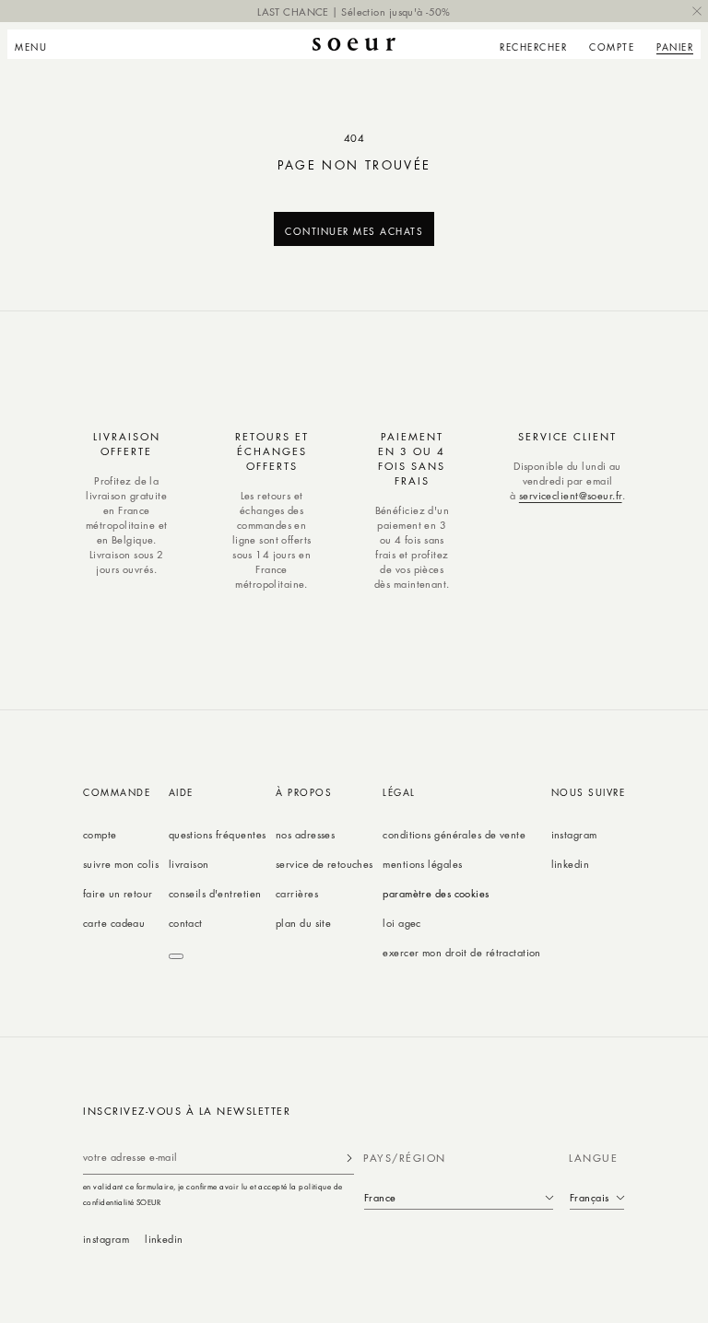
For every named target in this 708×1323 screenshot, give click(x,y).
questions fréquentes (217, 834)
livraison (189, 864)
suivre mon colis (121, 864)
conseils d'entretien (215, 893)
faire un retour (118, 893)
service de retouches (324, 864)
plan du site (303, 923)
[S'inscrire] (349, 1158)
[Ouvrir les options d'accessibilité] (176, 956)
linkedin (570, 864)
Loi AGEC (402, 923)
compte (100, 834)
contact (186, 923)
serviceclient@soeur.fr (570, 495)
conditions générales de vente (454, 834)
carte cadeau (114, 923)
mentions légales (422, 864)
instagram (574, 834)
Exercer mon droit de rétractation (462, 952)
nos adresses (305, 834)
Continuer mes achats (354, 231)
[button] (36, 44)
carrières (297, 893)
